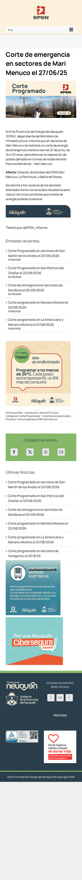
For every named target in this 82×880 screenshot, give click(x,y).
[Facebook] (14, 452)
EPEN (40, 419)
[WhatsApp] (45, 452)
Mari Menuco (50, 419)
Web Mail (60, 715)
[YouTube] (60, 697)
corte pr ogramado (26, 419)
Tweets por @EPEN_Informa (26, 227)
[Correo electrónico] (61, 452)
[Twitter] (51, 697)
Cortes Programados (29, 416)
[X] (30, 452)
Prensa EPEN (16, 412)
